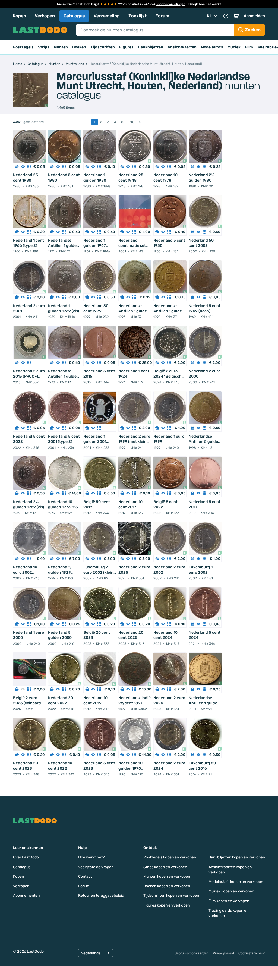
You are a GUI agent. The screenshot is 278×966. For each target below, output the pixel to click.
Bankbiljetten (150, 47)
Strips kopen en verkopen (165, 867)
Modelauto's (212, 47)
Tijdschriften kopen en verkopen (171, 895)
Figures (126, 47)
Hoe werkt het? (91, 857)
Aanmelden (254, 16)
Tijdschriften (102, 47)
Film (249, 47)
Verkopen (45, 15)
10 (132, 122)
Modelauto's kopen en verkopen (235, 881)
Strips (43, 47)
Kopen (19, 15)
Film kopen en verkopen (228, 901)
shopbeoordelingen (170, 4)
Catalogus (74, 15)
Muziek (234, 47)
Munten (61, 47)
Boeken (79, 47)
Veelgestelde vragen (95, 867)
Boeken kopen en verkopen (166, 886)
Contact (85, 876)
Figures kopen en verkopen (166, 905)
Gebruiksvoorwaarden (191, 953)
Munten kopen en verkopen (166, 876)
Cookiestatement (251, 953)
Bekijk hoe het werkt (204, 4)
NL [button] (209, 16)
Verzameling (107, 15)
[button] (236, 16)
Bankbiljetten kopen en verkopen (236, 857)
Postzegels (23, 47)
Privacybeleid (223, 953)
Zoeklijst (137, 15)
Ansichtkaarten (182, 47)
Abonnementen (26, 895)
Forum (162, 15)
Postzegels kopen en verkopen (169, 857)
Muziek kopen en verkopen (231, 891)
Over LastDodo (26, 857)
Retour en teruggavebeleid (101, 895)
